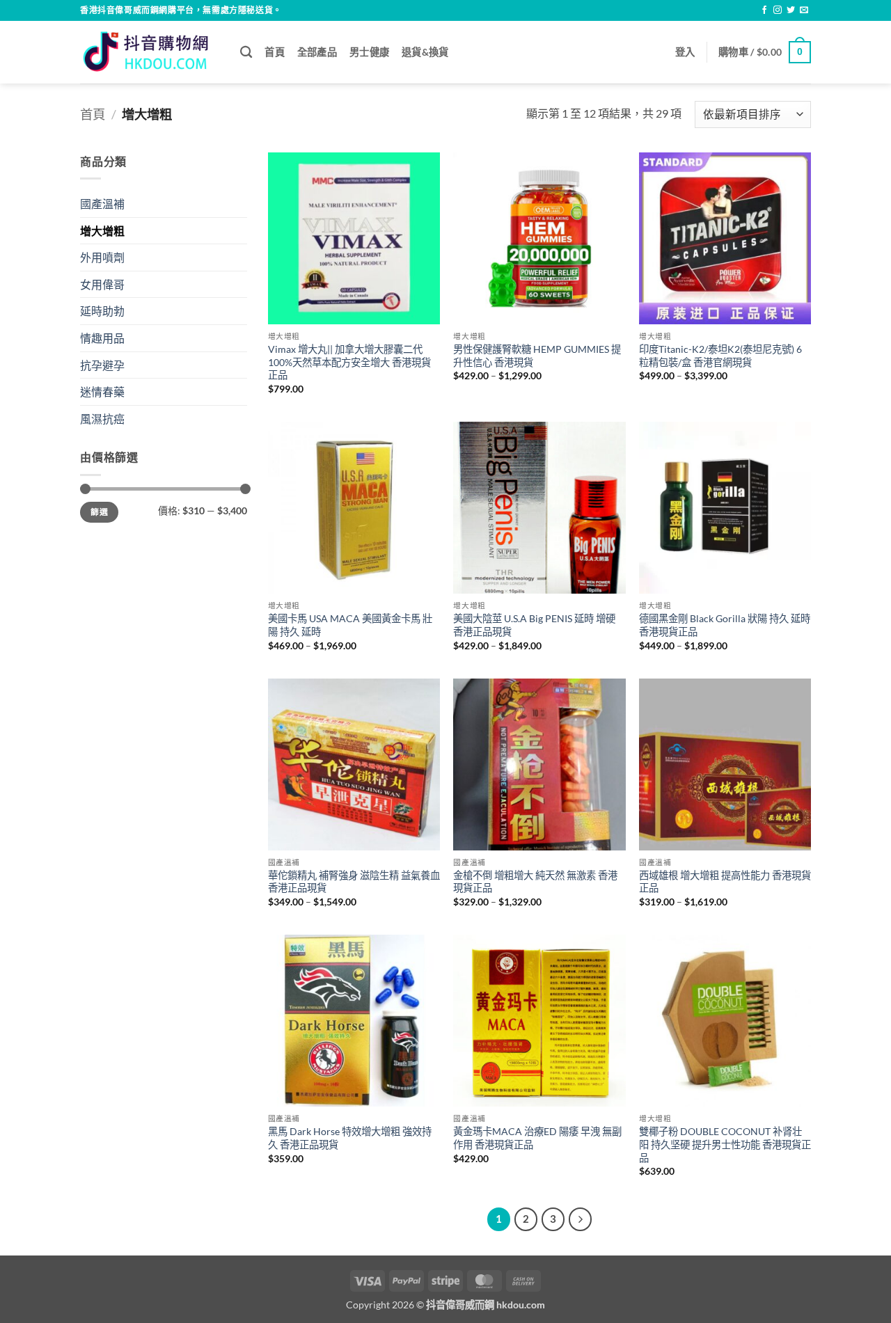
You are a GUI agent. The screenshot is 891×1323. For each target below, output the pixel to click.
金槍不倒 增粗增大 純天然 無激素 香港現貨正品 (535, 881)
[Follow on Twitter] (791, 10)
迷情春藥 (102, 391)
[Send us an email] (804, 10)
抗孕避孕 (102, 365)
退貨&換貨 (425, 52)
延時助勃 (102, 310)
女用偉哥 (102, 284)
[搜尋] (246, 52)
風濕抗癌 (102, 418)
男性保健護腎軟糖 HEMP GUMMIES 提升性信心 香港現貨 (537, 355)
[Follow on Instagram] (777, 10)
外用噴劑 (102, 257)
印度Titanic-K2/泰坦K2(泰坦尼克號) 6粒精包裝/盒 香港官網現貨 (720, 355)
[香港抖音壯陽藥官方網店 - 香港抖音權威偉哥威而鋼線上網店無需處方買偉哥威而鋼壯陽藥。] (149, 52)
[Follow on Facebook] (764, 10)
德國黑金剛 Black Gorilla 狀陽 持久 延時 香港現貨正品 (724, 624)
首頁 (275, 52)
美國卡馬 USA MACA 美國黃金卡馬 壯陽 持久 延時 (350, 624)
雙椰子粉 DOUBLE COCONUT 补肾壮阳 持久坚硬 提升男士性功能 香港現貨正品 (725, 1144)
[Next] (580, 1219)
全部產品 (317, 52)
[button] (685, 52)
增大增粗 (102, 230)
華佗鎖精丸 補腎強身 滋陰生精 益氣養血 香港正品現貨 (354, 881)
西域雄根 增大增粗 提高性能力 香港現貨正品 (725, 881)
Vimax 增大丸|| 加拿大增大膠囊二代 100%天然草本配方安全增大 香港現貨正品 (349, 362)
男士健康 (369, 52)
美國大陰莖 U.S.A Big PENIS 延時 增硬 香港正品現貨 (534, 624)
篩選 (99, 512)
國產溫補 (102, 203)
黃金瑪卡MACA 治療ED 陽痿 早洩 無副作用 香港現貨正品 (537, 1137)
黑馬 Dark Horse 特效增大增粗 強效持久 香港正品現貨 (350, 1137)
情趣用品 (102, 337)
